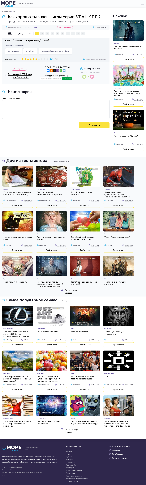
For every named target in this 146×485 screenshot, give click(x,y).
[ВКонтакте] (48, 70)
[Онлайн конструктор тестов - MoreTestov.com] (8, 4)
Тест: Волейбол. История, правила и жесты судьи (83, 377)
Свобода (30, 51)
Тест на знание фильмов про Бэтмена (127, 47)
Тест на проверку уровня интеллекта (48, 422)
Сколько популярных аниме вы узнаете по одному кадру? (84, 422)
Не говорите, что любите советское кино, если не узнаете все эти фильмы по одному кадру (117, 424)
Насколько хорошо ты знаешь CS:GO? (17, 238)
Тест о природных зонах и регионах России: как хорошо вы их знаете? (17, 378)
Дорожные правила (74, 470)
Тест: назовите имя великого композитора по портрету (17, 193)
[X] (54, 70)
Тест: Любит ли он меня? (15, 282)
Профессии (70, 473)
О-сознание (13, 51)
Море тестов (6, 11)
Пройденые (117, 454)
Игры (14, 11)
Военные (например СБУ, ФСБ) (55, 51)
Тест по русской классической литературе (49, 193)
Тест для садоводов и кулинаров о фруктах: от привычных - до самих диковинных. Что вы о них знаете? (49, 381)
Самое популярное (121, 446)
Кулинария (70, 468)
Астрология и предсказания (77, 479)
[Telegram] (64, 70)
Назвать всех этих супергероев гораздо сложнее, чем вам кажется (117, 194)
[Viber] (57, 70)
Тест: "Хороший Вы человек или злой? (84, 283)
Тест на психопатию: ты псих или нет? (51, 238)
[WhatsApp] (61, 70)
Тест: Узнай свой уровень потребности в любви (82, 238)
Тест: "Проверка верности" (117, 237)
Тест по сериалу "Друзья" (126, 136)
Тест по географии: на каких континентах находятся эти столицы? (127, 93)
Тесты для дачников (74, 476)
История (69, 460)
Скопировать (67, 79)
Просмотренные (119, 458)
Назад (30, 33)
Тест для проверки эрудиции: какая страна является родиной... (17, 423)
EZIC (106, 376)
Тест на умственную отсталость (114, 333)
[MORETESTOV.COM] (13, 448)
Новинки (116, 450)
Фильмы (69, 451)
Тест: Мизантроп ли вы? (48, 332)
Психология (70, 462)
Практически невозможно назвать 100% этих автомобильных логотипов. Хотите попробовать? (16, 335)
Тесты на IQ (71, 465)
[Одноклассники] (51, 70)
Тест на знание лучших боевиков (115, 283)
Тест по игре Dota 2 (80, 332)
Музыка (69, 457)
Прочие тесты (72, 481)
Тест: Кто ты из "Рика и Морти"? (81, 193)
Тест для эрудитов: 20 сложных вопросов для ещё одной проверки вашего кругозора (50, 285)
